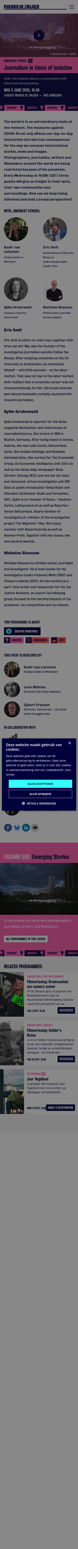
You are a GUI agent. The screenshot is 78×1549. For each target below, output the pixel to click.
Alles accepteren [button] (40, 783)
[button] (39, 803)
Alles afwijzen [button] (40, 794)
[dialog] (39, 774)
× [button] (69, 743)
